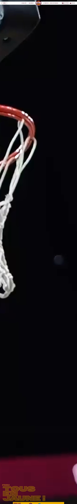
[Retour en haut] (75, 502)
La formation (45, 3)
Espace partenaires (53, 3)
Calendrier (31, 3)
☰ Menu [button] (4, 3)
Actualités (24, 3)
